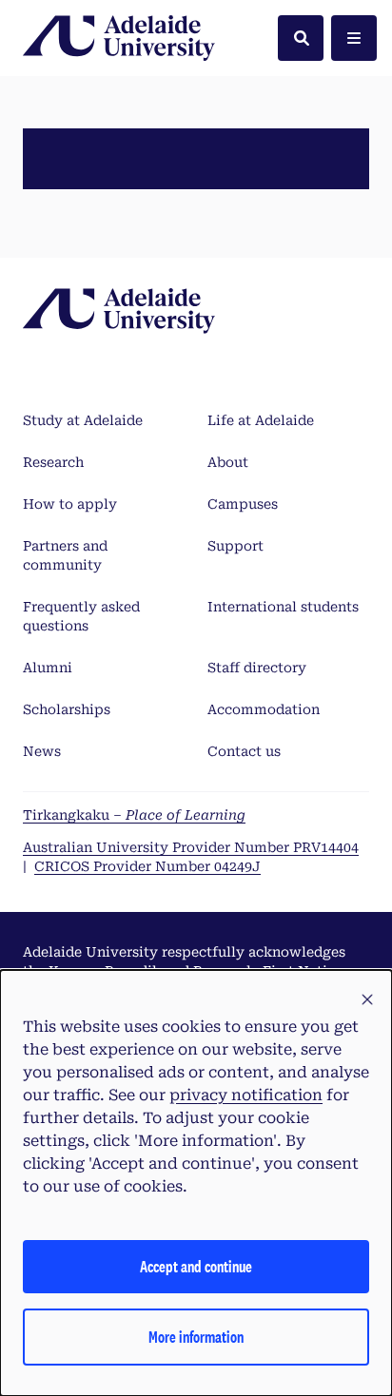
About (227, 462)
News (42, 751)
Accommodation (263, 709)
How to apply (70, 504)
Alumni (47, 667)
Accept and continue (196, 1266)
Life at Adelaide (260, 420)
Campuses (242, 504)
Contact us (244, 751)
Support (235, 545)
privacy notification (246, 1095)
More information (196, 1337)
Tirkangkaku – (134, 815)
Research (53, 462)
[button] (367, 1000)
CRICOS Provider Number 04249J (147, 866)
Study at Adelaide (83, 420)
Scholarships (66, 709)
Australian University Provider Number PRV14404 (191, 847)
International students (283, 606)
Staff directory (256, 667)
